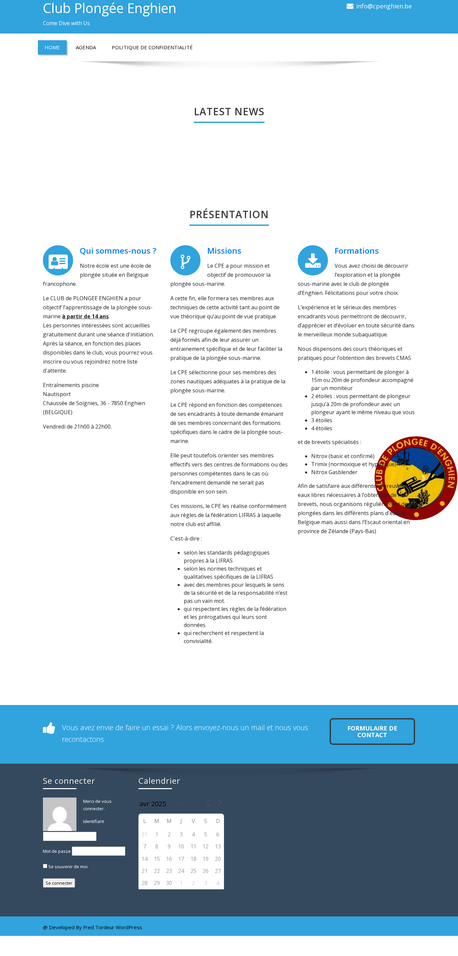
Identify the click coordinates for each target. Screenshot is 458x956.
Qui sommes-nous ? (118, 250)
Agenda (86, 47)
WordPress (129, 927)
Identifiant (93, 821)
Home (52, 47)
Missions (224, 250)
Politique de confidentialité (152, 47)
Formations (357, 250)
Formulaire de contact (372, 731)
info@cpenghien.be (384, 6)
